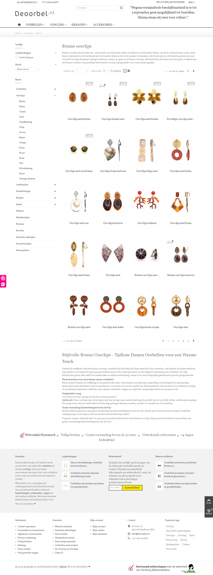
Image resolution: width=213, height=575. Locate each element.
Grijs (21, 127)
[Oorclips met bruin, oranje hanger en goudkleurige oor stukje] (180, 150)
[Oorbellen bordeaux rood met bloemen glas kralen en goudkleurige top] (159, 475)
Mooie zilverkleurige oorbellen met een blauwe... (86, 464)
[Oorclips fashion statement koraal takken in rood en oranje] (146, 202)
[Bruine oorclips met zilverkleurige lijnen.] (146, 254)
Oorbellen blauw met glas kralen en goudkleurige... (180, 485)
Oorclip (170, 526)
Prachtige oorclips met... (181, 119)
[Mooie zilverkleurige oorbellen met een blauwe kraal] (65, 464)
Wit (21, 163)
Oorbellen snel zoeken (66, 545)
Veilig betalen (24, 541)
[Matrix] (125, 71)
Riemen (20, 224)
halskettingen (22, 493)
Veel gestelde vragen (27, 552)
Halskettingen (23, 191)
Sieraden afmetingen (65, 530)
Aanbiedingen (26, 57)
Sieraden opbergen (25, 237)
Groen (22, 132)
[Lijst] (129, 71)
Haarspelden (22, 250)
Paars (22, 147)
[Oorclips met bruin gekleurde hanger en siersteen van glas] (180, 202)
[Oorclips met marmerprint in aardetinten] (113, 254)
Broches (20, 230)
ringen (46, 493)
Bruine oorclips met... (147, 275)
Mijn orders (98, 530)
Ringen (20, 197)
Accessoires (102, 25)
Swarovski (171, 549)
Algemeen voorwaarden (29, 534)
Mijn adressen (99, 534)
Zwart (22, 173)
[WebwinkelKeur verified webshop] (161, 568)
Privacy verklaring (26, 537)
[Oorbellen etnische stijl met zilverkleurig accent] (65, 475)
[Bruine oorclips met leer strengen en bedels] (79, 306)
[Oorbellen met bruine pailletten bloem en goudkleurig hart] (159, 464)
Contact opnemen (26, 526)
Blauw (22, 101)
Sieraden (78, 25)
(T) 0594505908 (50, 2)
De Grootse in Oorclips (66, 549)
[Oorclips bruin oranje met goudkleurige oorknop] (146, 306)
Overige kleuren (27, 178)
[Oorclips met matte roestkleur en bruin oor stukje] (113, 306)
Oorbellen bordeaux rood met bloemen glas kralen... (179, 475)
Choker (186, 544)
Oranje (22, 142)
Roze (21, 158)
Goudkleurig (25, 122)
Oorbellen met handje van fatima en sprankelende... (87, 485)
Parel (192, 535)
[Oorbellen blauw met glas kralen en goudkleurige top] (159, 486)
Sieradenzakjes (23, 243)
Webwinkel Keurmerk (40, 435)
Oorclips (57, 25)
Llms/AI (59, 552)
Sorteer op (69, 71)
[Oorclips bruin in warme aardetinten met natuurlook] (113, 202)
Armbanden (22, 184)
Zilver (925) (172, 540)
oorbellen (46, 466)
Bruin (22, 106)
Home (18, 33)
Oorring (182, 535)
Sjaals (19, 204)
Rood (22, 153)
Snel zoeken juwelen (65, 541)
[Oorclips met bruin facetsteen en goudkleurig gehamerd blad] (79, 254)
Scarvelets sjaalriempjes (178, 531)
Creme (22, 111)
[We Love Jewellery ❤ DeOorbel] (34, 13)
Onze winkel (24, 549)
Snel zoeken (61, 534)
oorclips (27, 469)
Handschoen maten (65, 537)
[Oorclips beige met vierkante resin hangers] (146, 150)
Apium (63, 567)
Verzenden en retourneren (30, 530)
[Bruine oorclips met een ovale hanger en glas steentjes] (180, 254)
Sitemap (21, 545)
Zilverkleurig (25, 168)
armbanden (36, 493)
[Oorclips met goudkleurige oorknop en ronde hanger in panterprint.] (180, 306)
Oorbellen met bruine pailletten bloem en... (180, 464)
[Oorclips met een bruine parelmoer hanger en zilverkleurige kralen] (79, 202)
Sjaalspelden (172, 544)
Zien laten (96, 71)
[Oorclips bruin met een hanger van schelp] (113, 150)
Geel (21, 116)
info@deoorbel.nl (141, 533)
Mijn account (98, 526)
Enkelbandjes (23, 217)
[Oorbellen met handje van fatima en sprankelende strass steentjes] (65, 486)
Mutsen (20, 211)
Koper (22, 137)
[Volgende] (193, 71)
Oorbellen (34, 25)
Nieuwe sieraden (63, 526)
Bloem (184, 540)
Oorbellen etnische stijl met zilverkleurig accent (85, 475)
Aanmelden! (132, 488)
